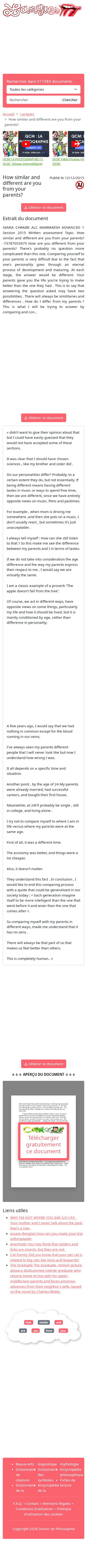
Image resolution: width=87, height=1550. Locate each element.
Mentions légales (57, 1503)
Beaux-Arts (25, 1464)
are (23, 1330)
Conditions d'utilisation (34, 1508)
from (49, 1330)
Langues (27, 114)
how (28, 1322)
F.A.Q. (17, 1503)
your (63, 1330)
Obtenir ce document (45, 207)
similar (43, 1322)
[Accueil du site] (43, 7)
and (58, 1322)
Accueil (8, 114)
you (35, 1330)
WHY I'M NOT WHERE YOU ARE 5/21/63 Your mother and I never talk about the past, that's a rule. (46, 1222)
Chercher (69, 99)
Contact (32, 1503)
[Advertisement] (43, 45)
